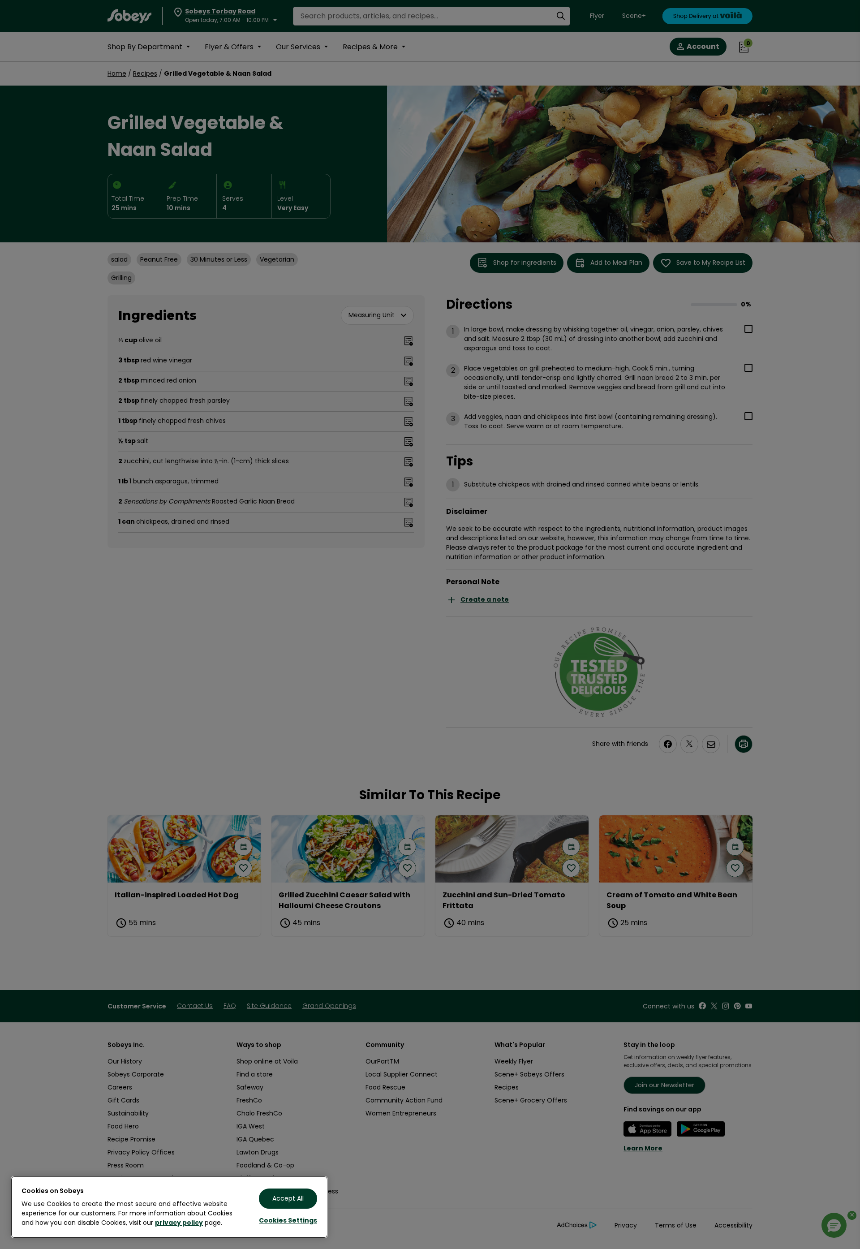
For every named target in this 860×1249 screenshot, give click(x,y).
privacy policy (179, 1222)
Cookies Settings (288, 1220)
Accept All (288, 1198)
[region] (169, 1207)
